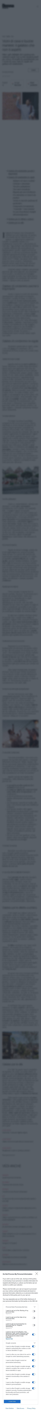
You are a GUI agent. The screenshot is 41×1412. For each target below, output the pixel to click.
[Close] (37, 1274)
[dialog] (20, 1341)
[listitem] (20, 1307)
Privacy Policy (31, 1408)
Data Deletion (10, 1408)
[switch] (33, 1311)
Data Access (20, 1408)
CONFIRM (12, 1401)
